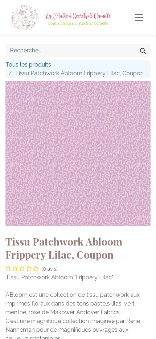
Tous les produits (28, 64)
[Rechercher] (143, 50)
